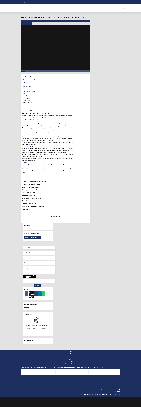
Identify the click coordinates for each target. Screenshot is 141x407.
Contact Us (70, 357)
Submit (37, 285)
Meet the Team (79, 8)
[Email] (36, 293)
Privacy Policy (70, 362)
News (127, 8)
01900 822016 (116, 391)
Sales (70, 353)
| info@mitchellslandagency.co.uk (50, 2)
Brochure (26, 307)
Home (71, 8)
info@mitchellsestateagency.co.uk (93, 394)
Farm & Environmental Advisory (115, 8)
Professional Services (99, 8)
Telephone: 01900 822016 (11, 2)
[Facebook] (26, 293)
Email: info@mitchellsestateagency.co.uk (29, 2)
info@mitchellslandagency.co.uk (111, 394)
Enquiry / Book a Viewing (32, 237)
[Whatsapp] (43, 293)
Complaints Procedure (70, 364)
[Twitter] (31, 294)
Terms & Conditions (71, 359)
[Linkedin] (40, 293)
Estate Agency (88, 8)
